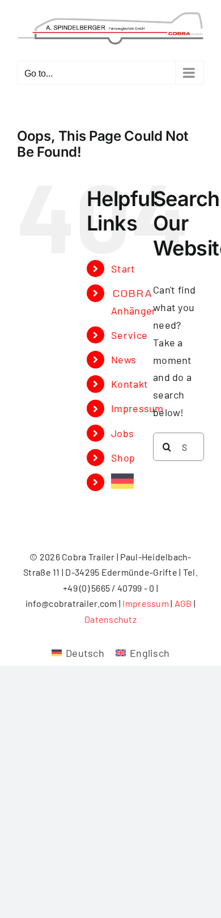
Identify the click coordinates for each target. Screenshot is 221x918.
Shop (123, 457)
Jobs (122, 433)
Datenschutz (110, 619)
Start (123, 268)
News (123, 359)
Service (129, 335)
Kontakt (129, 384)
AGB (183, 603)
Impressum (137, 408)
